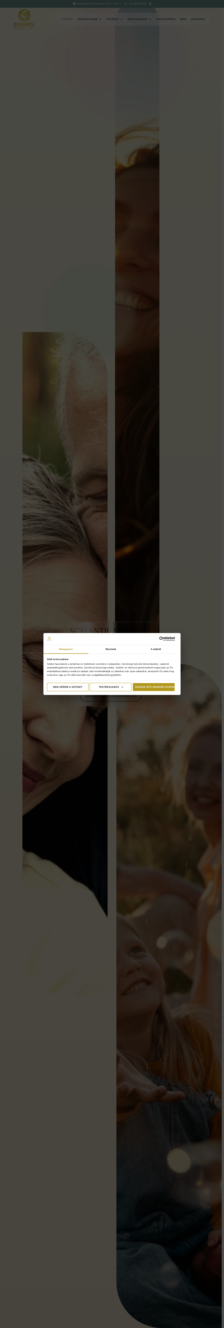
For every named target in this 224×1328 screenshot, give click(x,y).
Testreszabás (109, 687)
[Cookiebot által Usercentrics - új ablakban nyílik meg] (161, 639)
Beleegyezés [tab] (66, 649)
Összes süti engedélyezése (155, 687)
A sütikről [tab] (156, 649)
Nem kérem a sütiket (67, 687)
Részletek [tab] (111, 649)
